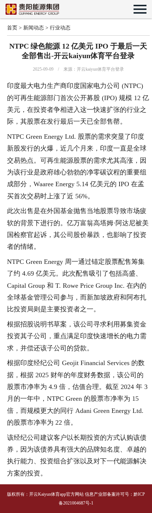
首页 (12, 28)
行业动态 (60, 28)
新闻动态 (33, 28)
